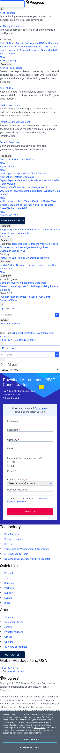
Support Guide (8, 233)
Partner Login (44, 265)
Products (6, 155)
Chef (12, 187)
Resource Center (21, 243)
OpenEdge (28, 176)
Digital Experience (10, 105)
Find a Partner (8, 265)
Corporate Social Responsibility (32, 286)
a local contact (16, 671)
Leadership (28, 282)
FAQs (22, 250)
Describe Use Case (17, 490)
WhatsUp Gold (52, 190)
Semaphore (18, 173)
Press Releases (28, 296)
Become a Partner (26, 265)
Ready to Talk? (27, 339)
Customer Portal (31, 229)
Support (5, 225)
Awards (8, 626)
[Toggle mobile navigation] (2, 359)
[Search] (1, 304)
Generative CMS (39, 46)
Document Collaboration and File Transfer (27, 558)
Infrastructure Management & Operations (26, 548)
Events (47, 247)
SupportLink (20, 332)
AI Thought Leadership (12, 26)
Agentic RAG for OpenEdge (15, 46)
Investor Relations (10, 296)
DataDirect (31, 173)
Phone (10, 471)
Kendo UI (44, 180)
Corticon (42, 173)
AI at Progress (7, 12)
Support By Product (11, 229)
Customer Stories (9, 250)
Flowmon (18, 190)
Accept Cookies (30, 739)
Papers (35, 243)
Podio (3, 183)
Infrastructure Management (15, 121)
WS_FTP (13, 215)
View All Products (12, 220)
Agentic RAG (23, 43)
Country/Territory (16, 480)
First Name (12, 421)
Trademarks (6, 710)
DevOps (4, 187)
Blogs (39, 247)
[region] (30, 732)
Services (4, 236)
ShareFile (54, 180)
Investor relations (13, 631)
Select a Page (10, 369)
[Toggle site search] (1, 343)
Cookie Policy (40, 728)
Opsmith (8, 55)
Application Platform (11, 176)
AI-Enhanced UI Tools (12, 201)
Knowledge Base (26, 247)
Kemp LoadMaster (33, 190)
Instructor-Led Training (12, 257)
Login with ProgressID (12, 323)
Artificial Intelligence (11, 67)
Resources (6, 240)
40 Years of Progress (15, 646)
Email (10, 448)
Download (30, 511)
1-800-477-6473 (9, 339)
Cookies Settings (30, 747)
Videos (54, 243)
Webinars (44, 243)
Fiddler (47, 201)
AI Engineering (8, 60)
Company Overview (11, 282)
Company (6, 275)
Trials (7, 578)
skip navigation (12, 3)
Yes (13, 462)
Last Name (12, 430)
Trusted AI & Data (9, 159)
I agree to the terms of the (27, 500)
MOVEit (11, 183)
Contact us (12, 654)
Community (23, 233)
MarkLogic (6, 173)
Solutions (6, 64)
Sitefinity (25, 180)
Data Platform (7, 43)
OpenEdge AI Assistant (17, 50)
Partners (5, 261)
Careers (4, 300)
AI (2, 9)
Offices (13, 300)
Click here (40, 408)
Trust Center (44, 296)
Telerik (34, 180)
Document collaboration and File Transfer (30, 204)
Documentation (8, 247)
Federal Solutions (9, 142)
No (12, 466)
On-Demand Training (37, 257)
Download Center (50, 229)
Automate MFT (13, 210)
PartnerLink (33, 332)
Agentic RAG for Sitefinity (44, 43)
